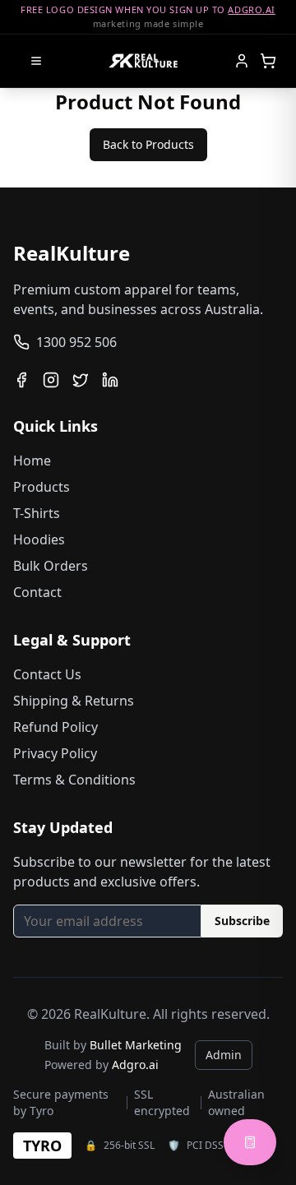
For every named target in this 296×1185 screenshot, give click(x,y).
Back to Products (148, 144)
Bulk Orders (50, 566)
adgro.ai (251, 9)
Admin (224, 1054)
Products (41, 487)
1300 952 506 (76, 342)
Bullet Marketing (136, 1045)
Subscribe (242, 920)
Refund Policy (55, 727)
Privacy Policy (55, 753)
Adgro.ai (135, 1064)
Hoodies (39, 539)
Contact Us (47, 674)
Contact (37, 592)
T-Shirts (36, 513)
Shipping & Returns (73, 701)
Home (32, 460)
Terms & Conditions (74, 780)
